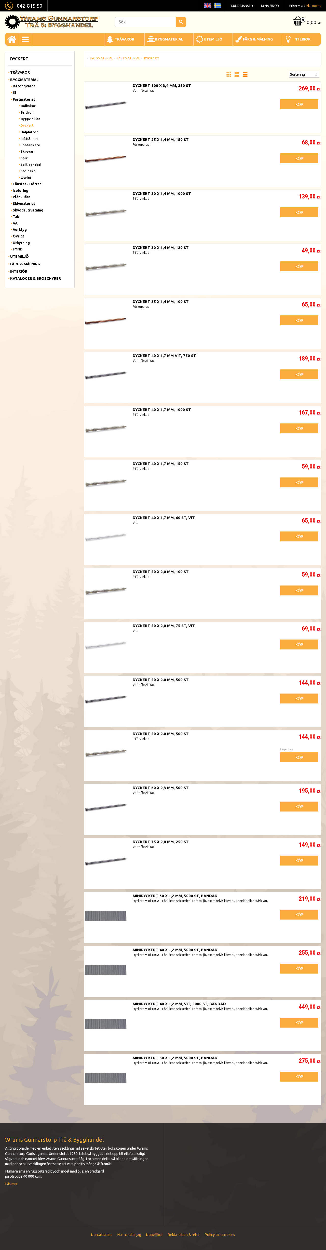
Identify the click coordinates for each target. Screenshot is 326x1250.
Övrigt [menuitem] (26, 177)
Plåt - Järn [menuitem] (21, 197)
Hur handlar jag (129, 1235)
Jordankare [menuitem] (30, 145)
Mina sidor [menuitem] (270, 5)
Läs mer (11, 1184)
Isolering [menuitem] (20, 191)
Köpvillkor (154, 1235)
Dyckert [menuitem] (27, 125)
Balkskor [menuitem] (28, 106)
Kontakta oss (101, 1235)
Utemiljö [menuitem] (213, 39)
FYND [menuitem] (18, 249)
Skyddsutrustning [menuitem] (28, 210)
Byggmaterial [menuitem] (169, 39)
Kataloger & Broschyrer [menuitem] (35, 278)
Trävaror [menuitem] (124, 39)
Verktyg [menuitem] (20, 230)
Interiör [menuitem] (301, 39)
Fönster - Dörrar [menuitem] (27, 184)
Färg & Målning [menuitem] (258, 39)
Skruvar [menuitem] (27, 151)
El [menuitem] (14, 93)
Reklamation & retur (184, 1235)
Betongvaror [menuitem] (24, 86)
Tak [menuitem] (16, 217)
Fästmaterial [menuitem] (24, 99)
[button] (228, 74)
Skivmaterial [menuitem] (24, 204)
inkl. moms (313, 5)
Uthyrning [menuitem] (21, 243)
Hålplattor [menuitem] (29, 132)
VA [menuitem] (15, 223)
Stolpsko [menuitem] (28, 171)
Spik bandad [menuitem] (31, 164)
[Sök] (181, 22)
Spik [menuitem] (24, 158)
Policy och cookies (220, 1235)
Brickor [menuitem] (27, 112)
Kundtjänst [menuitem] (241, 5)
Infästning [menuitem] (29, 138)
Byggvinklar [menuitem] (30, 119)
